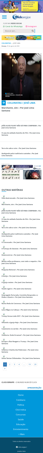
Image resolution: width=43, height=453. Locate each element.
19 (29, 364)
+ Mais (21, 434)
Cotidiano (20, 400)
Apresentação (34, 388)
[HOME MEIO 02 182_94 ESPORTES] (11, 174)
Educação (20, 424)
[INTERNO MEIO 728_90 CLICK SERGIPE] (21, 167)
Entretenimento (20, 429)
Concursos (21, 414)
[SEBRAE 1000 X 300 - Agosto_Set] (21, 6)
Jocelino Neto (21, 451)
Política (20, 404)
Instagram (32, 26)
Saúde (21, 419)
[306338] (32, 174)
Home (21, 395)
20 (35, 364)
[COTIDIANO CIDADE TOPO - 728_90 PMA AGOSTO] (21, 37)
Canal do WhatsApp (14, 26)
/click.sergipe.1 (22, 447)
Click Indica (21, 409)
